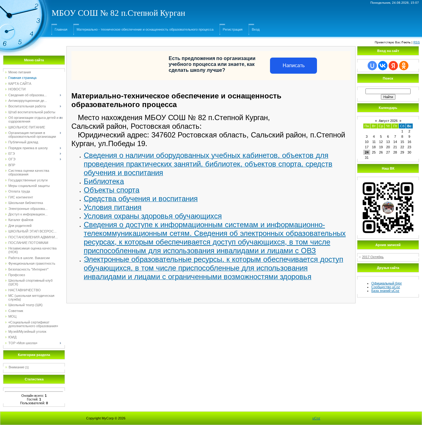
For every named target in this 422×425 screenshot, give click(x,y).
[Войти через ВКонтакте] (382, 65)
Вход (256, 29)
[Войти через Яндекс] (393, 65)
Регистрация (233, 29)
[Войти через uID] (372, 65)
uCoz (316, 418)
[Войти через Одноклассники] (403, 65)
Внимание (16, 367)
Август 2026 (388, 121)
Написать (294, 65)
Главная (61, 29)
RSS (416, 42)
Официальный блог (386, 283)
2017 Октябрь (373, 257)
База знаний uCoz (385, 291)
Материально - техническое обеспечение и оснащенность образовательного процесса (145, 29)
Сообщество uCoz (385, 287)
